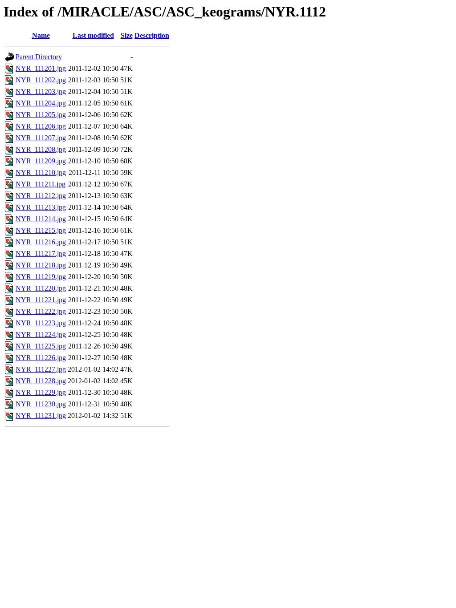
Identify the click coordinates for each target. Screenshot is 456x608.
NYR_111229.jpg (41, 392)
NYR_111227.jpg (41, 369)
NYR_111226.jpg (41, 357)
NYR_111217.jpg (41, 253)
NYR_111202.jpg (41, 80)
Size (127, 35)
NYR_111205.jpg (41, 114)
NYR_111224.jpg (41, 334)
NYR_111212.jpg (41, 195)
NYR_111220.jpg (41, 288)
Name (41, 35)
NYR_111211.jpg (40, 184)
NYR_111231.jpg (41, 415)
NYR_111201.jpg (41, 68)
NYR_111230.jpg (41, 404)
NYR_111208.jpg (41, 149)
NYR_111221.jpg (41, 300)
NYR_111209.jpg (41, 161)
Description (151, 35)
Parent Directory (39, 57)
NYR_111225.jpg (41, 346)
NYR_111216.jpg (41, 242)
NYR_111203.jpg (41, 91)
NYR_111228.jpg (41, 381)
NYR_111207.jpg (41, 138)
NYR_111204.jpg (41, 103)
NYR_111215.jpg (41, 230)
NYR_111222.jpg (41, 311)
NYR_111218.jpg (41, 265)
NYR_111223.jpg (41, 323)
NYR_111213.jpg (41, 207)
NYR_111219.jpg (41, 276)
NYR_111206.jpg (41, 126)
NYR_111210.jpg (41, 172)
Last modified (93, 35)
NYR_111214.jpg (41, 219)
